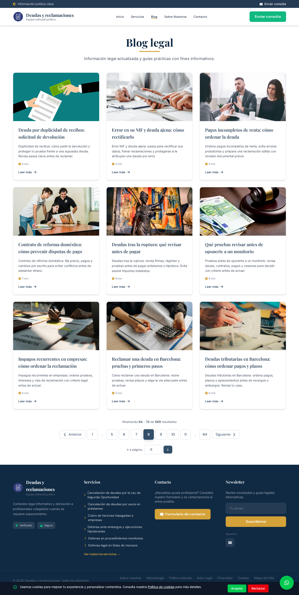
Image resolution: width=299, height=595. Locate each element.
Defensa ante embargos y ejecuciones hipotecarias (115, 529)
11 (185, 434)
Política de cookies (161, 587)
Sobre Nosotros (175, 17)
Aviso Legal (204, 578)
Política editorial (180, 578)
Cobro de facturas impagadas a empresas (110, 518)
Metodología (155, 578)
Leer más (25, 172)
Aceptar (237, 588)
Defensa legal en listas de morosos (112, 545)
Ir (168, 450)
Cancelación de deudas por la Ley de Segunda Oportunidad (114, 495)
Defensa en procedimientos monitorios (115, 538)
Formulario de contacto (185, 514)
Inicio (120, 17)
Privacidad (225, 578)
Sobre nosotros (130, 578)
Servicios (137, 17)
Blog (154, 17)
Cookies (243, 578)
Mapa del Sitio (264, 578)
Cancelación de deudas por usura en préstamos (114, 506)
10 (173, 434)
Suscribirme (256, 521)
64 (205, 434)
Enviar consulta (268, 16)
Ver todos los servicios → (102, 554)
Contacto (200, 17)
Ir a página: (134, 450)
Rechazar (258, 588)
